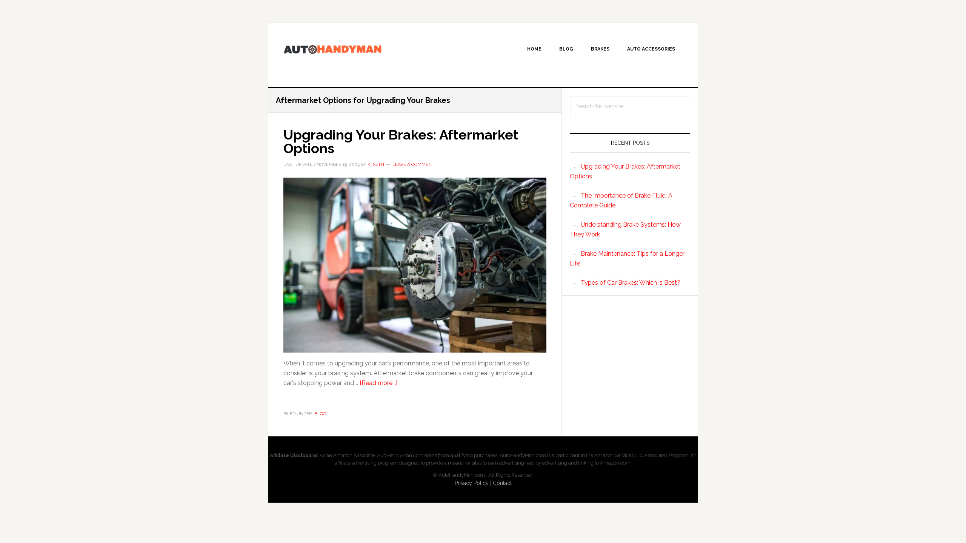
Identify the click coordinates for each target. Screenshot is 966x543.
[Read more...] (378, 383)
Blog (320, 413)
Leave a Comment (413, 164)
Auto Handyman (332, 55)
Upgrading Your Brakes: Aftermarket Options (400, 141)
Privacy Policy (472, 483)
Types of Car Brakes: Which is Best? (630, 282)
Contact (502, 483)
